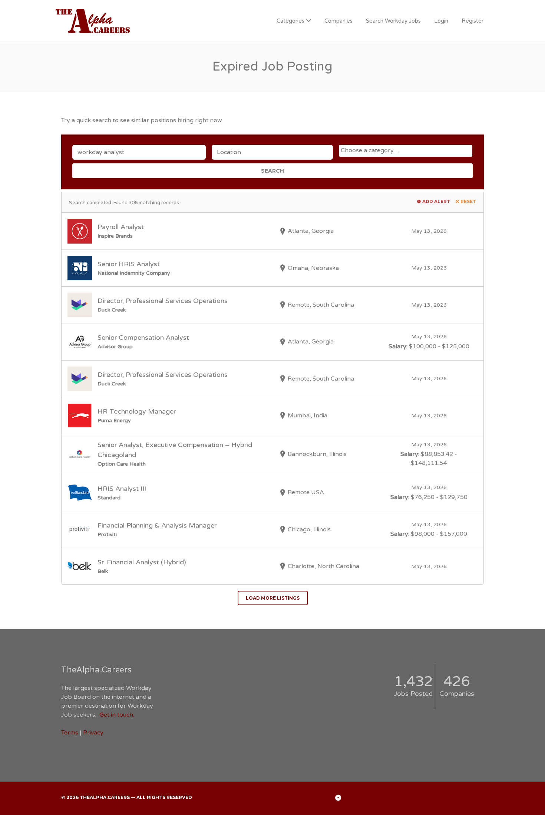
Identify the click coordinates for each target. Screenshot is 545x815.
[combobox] (405, 151)
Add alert (436, 201)
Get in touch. (116, 714)
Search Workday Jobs (393, 20)
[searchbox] (406, 150)
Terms (69, 732)
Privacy (93, 732)
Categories (290, 20)
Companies (338, 20)
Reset (468, 201)
